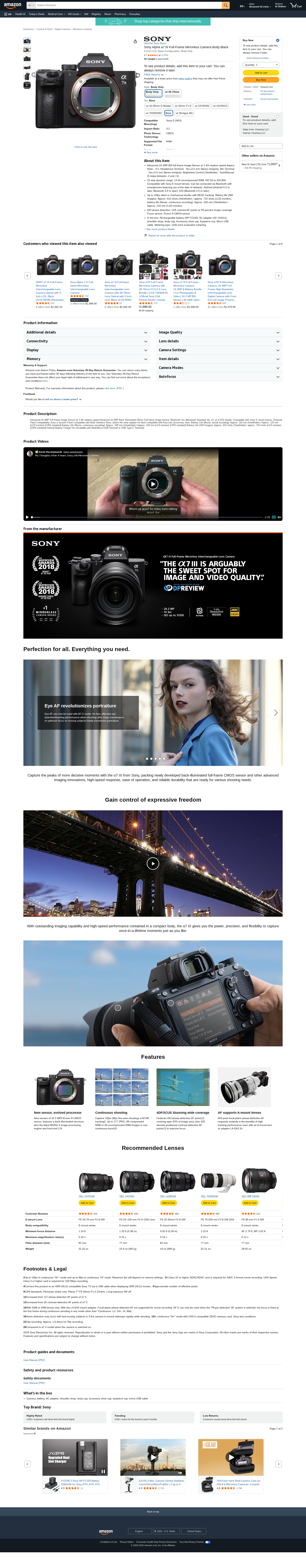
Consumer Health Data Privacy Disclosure (156, 1542)
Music (107, 14)
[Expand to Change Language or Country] (244, 6)
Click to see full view (86, 146)
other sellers (185, 78)
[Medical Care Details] (64, 14)
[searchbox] (129, 5)
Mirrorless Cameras (82, 29)
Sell (86, 14)
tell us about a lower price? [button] (62, 399)
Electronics (28, 29)
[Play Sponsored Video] (153, 1458)
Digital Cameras (62, 29)
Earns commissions (73, 451)
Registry (96, 14)
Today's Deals (36, 14)
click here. (110, 388)
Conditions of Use (108, 1542)
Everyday (134, 14)
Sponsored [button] (28, 1433)
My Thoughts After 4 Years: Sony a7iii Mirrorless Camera (67, 455)
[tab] (142, 758)
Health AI (20, 14)
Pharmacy (120, 14)
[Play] (26, 517)
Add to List (247, 146)
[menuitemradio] (274, 517)
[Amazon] (13, 5)
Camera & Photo (44, 29)
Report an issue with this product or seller (171, 235)
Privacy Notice (127, 1542)
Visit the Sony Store (155, 43)
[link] (50, 291)
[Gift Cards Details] (80, 14)
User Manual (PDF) (34, 1360)
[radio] (27, 40)
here (45, 380)
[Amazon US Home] (106, 1532)
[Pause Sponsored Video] (103, 1471)
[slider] (146, 517)
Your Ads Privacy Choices (191, 1542)
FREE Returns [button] (152, 74)
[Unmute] (279, 517)
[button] (8, 14)
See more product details (160, 229)
